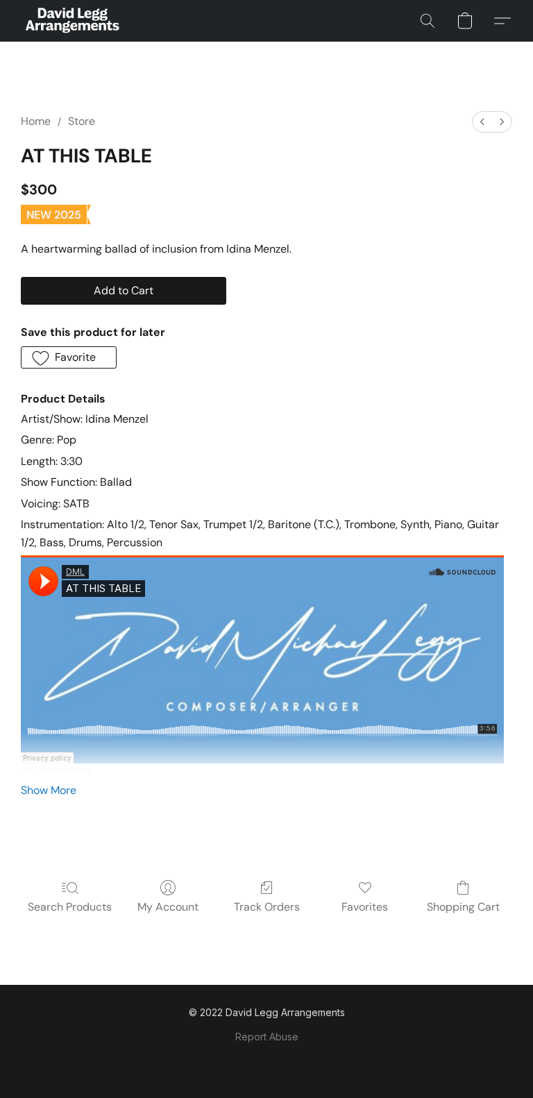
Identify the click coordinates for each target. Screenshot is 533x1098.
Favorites (364, 906)
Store (81, 121)
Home (36, 121)
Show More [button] (48, 790)
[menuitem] (482, 122)
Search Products (70, 906)
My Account (167, 906)
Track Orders (267, 906)
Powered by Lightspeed (266, 1061)
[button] (71, 21)
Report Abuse (266, 1036)
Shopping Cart (463, 906)
